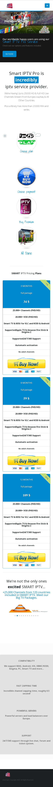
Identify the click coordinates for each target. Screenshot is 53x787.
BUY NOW (9, 54)
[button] (15, 616)
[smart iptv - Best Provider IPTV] (10, 6)
